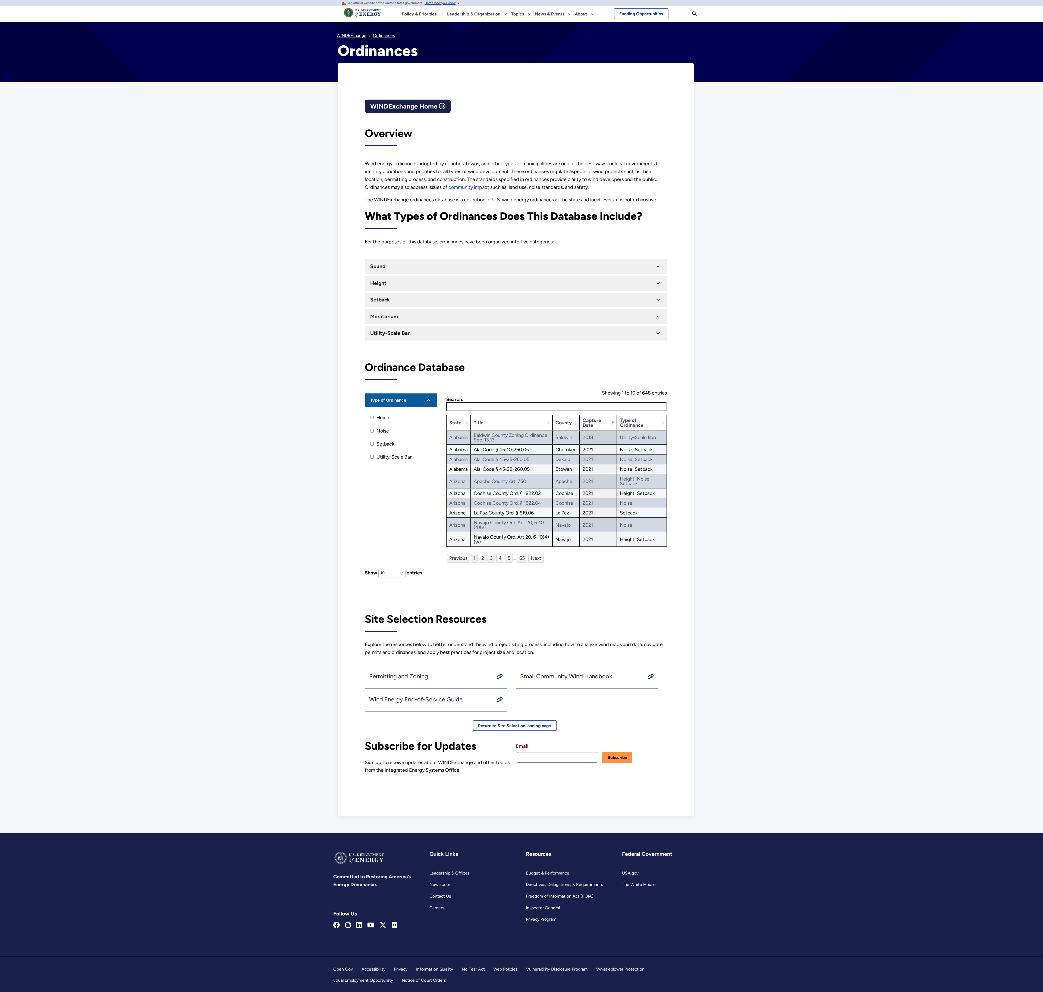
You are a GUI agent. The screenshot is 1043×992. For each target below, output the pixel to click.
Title (478, 422)
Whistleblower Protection (620, 969)
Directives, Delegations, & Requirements (564, 884)
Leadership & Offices (449, 873)
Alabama (458, 437)
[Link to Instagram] (348, 925)
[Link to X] (383, 925)
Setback (380, 300)
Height (378, 283)
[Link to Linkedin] (359, 925)
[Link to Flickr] (394, 925)
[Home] (362, 15)
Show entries (393, 573)
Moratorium (384, 316)
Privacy (400, 969)
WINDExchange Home (404, 106)
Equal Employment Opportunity (363, 980)
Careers (436, 907)
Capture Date (592, 422)
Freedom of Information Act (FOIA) (559, 896)
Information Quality (434, 969)
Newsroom (439, 884)
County (563, 422)
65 (522, 558)
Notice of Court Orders (424, 980)
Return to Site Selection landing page (514, 725)
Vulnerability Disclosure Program (557, 969)
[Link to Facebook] (336, 925)
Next (536, 558)
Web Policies (505, 969)
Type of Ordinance (388, 400)
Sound (377, 266)
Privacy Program (541, 919)
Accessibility (373, 969)
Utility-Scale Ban (390, 333)
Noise (382, 431)
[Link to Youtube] (371, 925)
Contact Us (440, 896)
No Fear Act (473, 969)
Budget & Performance (547, 873)
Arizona (457, 481)
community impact (468, 187)
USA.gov (630, 873)
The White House (639, 884)
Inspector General (543, 907)
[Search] (694, 13)
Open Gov (343, 969)
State (455, 422)
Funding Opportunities (641, 13)
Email (522, 746)
